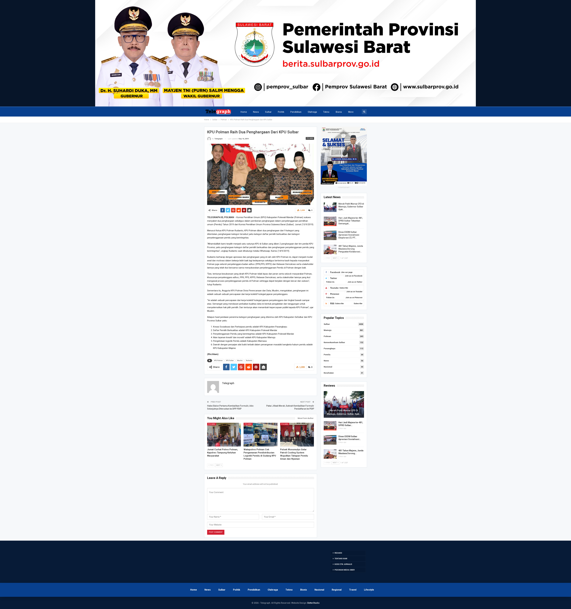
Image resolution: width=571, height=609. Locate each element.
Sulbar (268, 112)
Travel (352, 589)
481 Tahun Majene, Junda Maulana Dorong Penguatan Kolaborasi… (350, 249)
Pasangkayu (329, 348)
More (351, 112)
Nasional (328, 367)
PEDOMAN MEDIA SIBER (345, 570)
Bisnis (339, 112)
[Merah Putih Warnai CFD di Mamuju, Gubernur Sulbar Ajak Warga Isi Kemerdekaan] (330, 207)
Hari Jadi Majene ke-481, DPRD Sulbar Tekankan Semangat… (350, 221)
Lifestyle (369, 589)
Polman (310, 138)
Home (244, 112)
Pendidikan (296, 112)
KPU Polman (218, 360)
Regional (337, 589)
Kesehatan (329, 373)
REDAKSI (338, 553)
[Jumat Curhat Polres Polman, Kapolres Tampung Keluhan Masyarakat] (224, 434)
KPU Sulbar (230, 360)
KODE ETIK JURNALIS (343, 564)
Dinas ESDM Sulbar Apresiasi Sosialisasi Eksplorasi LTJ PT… (348, 235)
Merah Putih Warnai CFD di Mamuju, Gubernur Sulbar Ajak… (351, 207)
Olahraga (312, 112)
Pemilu (327, 354)
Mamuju (327, 330)
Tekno (326, 112)
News (256, 112)
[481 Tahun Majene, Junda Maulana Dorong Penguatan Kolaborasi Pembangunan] (330, 249)
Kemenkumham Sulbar (334, 342)
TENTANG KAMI (341, 559)
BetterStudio (313, 603)
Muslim (240, 360)
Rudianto (249, 360)
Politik (281, 112)
